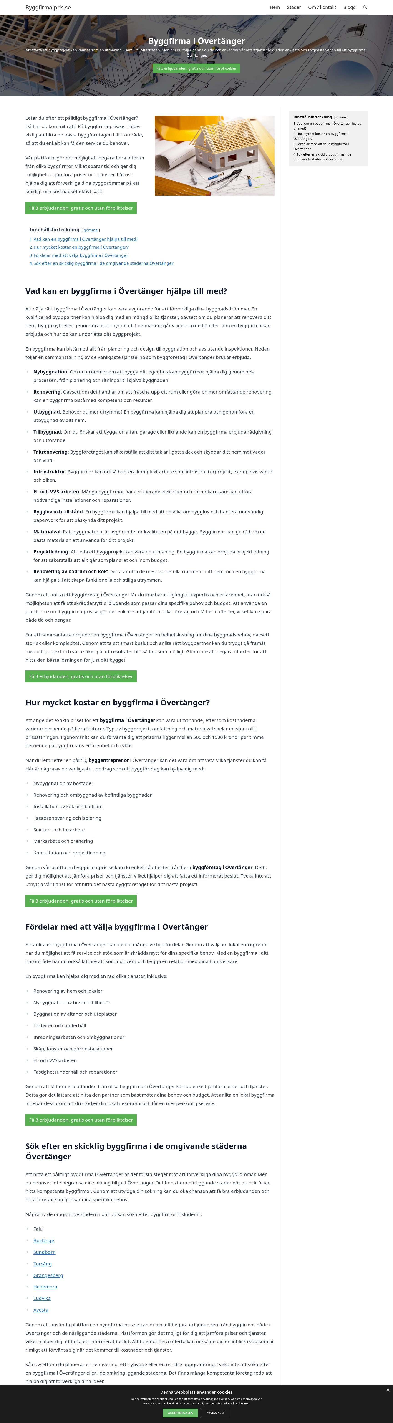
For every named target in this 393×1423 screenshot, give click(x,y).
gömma (91, 229)
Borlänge (43, 1240)
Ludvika (42, 1298)
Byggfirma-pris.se (48, 7)
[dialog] (196, 1404)
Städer (294, 7)
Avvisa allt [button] (215, 1413)
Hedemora (45, 1286)
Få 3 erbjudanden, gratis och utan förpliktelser (196, 68)
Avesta (40, 1310)
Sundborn (44, 1252)
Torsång (42, 1263)
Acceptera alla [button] (180, 1413)
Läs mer (244, 1403)
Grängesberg (48, 1275)
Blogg (349, 7)
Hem (275, 7)
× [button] (388, 1390)
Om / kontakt (322, 7)
